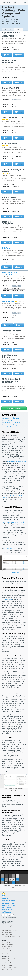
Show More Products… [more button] (14, 408)
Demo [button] (8, 54)
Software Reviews (8, 901)
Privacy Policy (7, 910)
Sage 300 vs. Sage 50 (8, 969)
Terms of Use (6, 908)
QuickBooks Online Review (9, 951)
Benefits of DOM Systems (11, 422)
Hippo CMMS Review (7, 944)
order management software (16, 461)
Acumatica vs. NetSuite (8, 958)
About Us (5, 898)
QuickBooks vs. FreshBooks (9, 967)
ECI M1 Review (6, 942)
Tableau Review (6, 953)
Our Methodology (8, 903)
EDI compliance (8, 548)
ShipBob (6, 248)
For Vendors (6, 912)
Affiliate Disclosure (9, 905)
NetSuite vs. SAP (6, 963)
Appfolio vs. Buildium (7, 961)
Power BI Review (6, 948)
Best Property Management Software (12, 936)
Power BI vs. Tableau (7, 965)
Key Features (7, 420)
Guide (18, 29)
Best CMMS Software (8, 928)
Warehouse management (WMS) (13, 522)
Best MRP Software (7, 934)
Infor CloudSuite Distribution (9, 273)
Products (7, 29)
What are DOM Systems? (11, 418)
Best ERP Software (7, 932)
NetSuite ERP (8, 301)
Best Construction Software (9, 930)
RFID (10, 599)
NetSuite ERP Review (7, 946)
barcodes (5, 599)
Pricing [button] (19, 54)
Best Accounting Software (9, 926)
